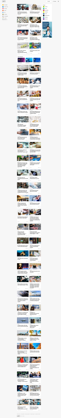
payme (46, 8)
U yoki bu (19, 36)
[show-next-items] (41, 59)
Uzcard (46, 13)
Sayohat (18, 189)
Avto (18, 123)
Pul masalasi (19, 23)
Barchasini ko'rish (4, 19)
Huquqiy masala (31, 378)
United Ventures (47, 15)
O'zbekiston (19, 244)
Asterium (46, 6)
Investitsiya (19, 49)
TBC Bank (46, 17)
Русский (49, 1)
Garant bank (46, 10)
